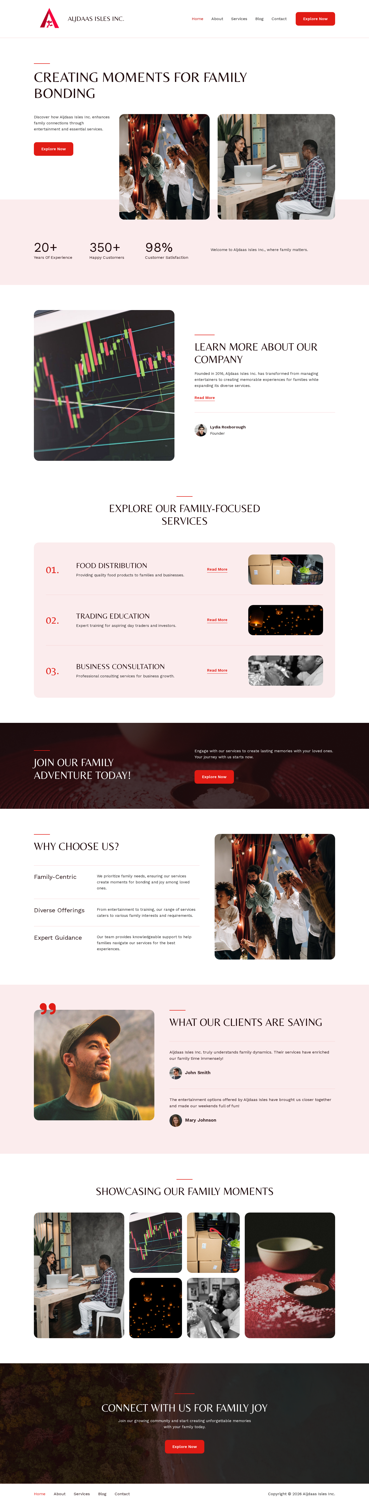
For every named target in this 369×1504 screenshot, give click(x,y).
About (217, 18)
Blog (259, 18)
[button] (315, 19)
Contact (279, 18)
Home (197, 18)
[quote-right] (48, 1009)
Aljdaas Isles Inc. (96, 18)
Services (239, 18)
